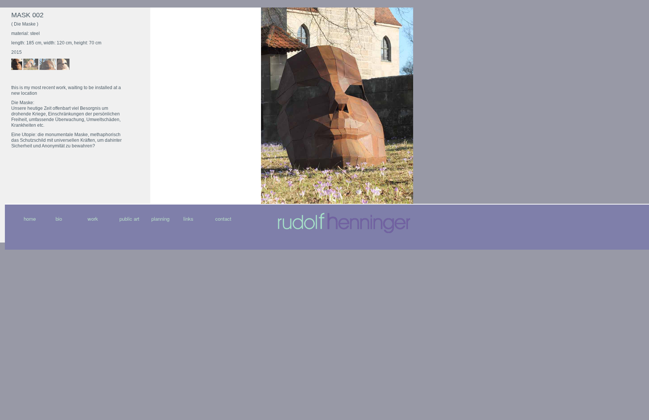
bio (59, 218)
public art (129, 218)
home (30, 218)
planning (160, 218)
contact (223, 218)
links (188, 218)
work (93, 218)
